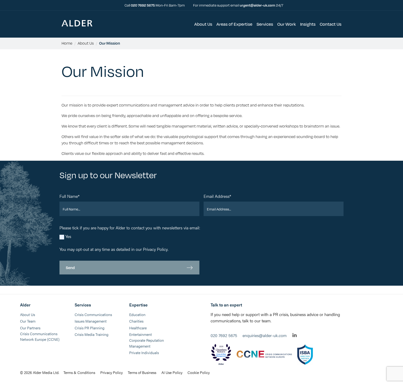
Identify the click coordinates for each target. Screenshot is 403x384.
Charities (136, 321)
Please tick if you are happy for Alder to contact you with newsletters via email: (129, 228)
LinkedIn (294, 335)
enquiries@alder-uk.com (265, 335)
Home (67, 43)
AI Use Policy (171, 372)
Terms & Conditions (79, 372)
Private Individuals (144, 352)
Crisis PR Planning (89, 328)
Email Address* (217, 196)
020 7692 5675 (143, 5)
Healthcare (138, 328)
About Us (86, 43)
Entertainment (140, 334)
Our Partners (30, 328)
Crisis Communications (93, 314)
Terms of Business (142, 372)
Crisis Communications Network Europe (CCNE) (39, 336)
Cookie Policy (199, 372)
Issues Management (91, 321)
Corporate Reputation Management (146, 343)
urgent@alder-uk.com (257, 5)
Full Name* (69, 196)
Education (137, 314)
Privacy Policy (155, 249)
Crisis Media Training (91, 334)
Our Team (27, 321)
